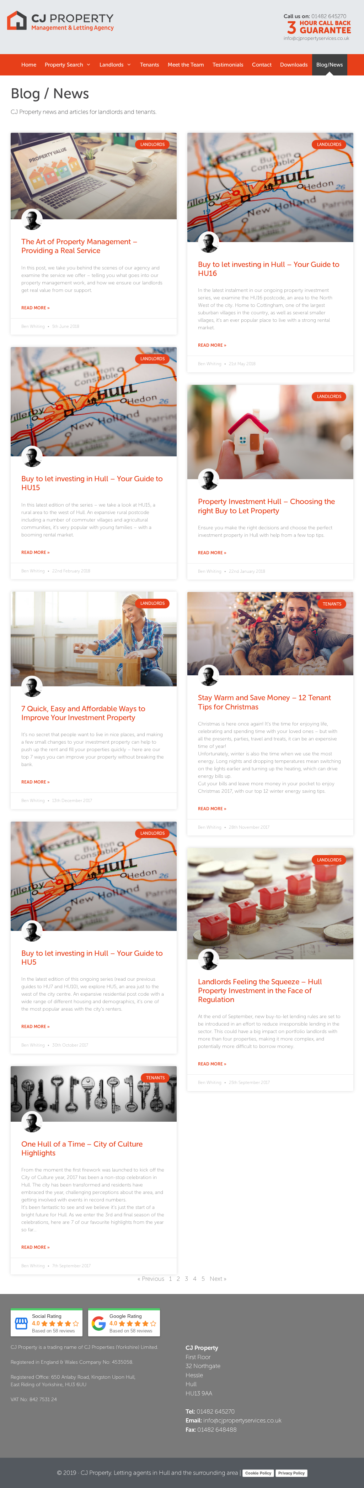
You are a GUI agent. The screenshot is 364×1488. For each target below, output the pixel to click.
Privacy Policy (291, 1473)
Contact (262, 65)
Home (28, 65)
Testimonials (228, 65)
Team (186, 65)
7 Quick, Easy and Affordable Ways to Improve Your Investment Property (83, 713)
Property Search (64, 65)
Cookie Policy (258, 1473)
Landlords (112, 65)
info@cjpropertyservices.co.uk (316, 38)
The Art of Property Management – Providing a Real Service (79, 246)
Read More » (35, 307)
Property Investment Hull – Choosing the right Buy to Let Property (266, 506)
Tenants (149, 65)
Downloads (294, 65)
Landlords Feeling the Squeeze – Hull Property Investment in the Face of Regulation (260, 990)
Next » (218, 1278)
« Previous (151, 1278)
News (329, 65)
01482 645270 (329, 16)
